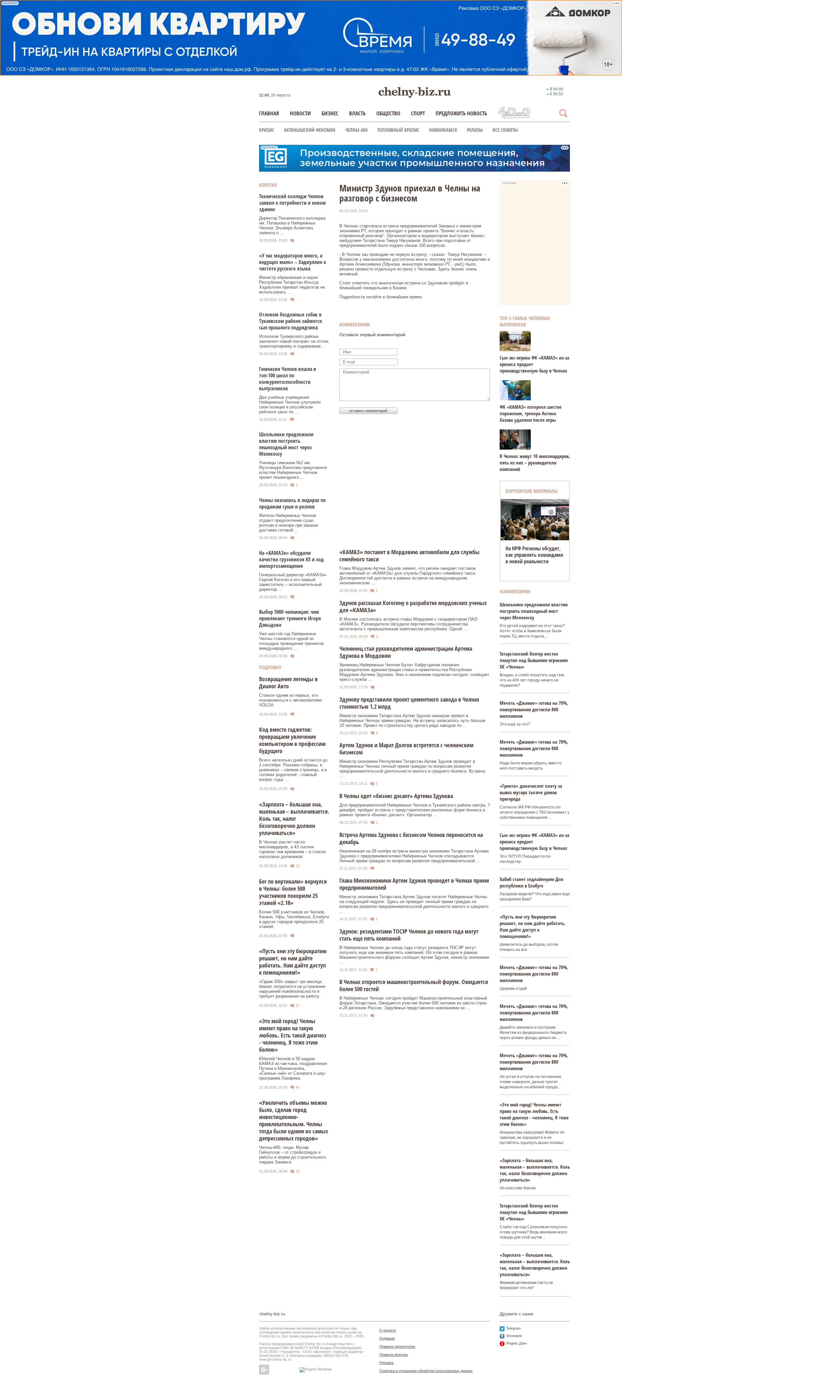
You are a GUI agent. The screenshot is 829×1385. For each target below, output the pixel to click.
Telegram (513, 1328)
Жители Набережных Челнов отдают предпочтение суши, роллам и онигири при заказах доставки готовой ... (288, 522)
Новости (300, 113)
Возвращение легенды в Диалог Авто (288, 682)
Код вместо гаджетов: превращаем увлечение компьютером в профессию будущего (292, 740)
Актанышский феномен (309, 130)
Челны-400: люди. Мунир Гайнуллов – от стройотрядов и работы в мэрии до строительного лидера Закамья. (292, 1154)
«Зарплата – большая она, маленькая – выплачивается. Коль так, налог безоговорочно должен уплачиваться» (294, 818)
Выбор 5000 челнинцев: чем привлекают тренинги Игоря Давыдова (290, 618)
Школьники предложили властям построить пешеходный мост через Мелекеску (286, 444)
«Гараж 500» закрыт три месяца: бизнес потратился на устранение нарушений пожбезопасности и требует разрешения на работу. (292, 989)
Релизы (475, 130)
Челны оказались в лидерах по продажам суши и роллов (292, 503)
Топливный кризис (398, 130)
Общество (388, 113)
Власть (357, 113)
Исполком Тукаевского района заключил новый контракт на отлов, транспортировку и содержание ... (294, 341)
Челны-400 (356, 130)
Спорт (418, 113)
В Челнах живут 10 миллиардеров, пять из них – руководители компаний (535, 462)
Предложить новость (461, 113)
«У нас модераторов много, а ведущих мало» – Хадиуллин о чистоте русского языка (292, 262)
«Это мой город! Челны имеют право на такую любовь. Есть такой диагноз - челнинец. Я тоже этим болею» (292, 1035)
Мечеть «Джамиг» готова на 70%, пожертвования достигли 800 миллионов (534, 709)
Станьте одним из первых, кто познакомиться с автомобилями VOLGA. (290, 700)
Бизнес (330, 113)
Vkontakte (514, 1336)
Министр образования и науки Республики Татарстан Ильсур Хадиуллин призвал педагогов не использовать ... (292, 284)
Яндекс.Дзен (516, 1343)
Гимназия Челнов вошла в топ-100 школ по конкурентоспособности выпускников (287, 378)
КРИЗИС (266, 130)
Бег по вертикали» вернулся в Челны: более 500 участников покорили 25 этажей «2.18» (293, 892)
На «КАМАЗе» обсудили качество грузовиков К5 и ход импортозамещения (291, 559)
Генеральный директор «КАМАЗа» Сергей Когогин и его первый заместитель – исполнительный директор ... (292, 582)
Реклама (386, 1363)
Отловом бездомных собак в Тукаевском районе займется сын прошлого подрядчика (290, 321)
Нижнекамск (443, 130)
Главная (269, 113)
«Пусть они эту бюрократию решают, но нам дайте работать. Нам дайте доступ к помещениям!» (293, 961)
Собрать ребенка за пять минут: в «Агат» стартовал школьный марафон (534, 555)
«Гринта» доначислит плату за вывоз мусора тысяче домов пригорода (531, 792)
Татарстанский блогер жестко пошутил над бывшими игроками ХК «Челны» (534, 660)
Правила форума (393, 1354)
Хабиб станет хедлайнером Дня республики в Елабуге (531, 882)
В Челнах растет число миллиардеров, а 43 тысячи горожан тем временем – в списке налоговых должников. (292, 849)
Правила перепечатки (397, 1346)
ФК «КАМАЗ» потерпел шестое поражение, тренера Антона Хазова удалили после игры (531, 413)
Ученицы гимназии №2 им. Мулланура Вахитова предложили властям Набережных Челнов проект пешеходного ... (293, 470)
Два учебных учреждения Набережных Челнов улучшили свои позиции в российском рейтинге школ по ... (290, 404)
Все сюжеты (505, 130)
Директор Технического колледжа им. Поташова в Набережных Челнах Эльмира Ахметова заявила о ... (292, 225)
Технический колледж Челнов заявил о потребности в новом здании (292, 203)
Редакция (387, 1338)
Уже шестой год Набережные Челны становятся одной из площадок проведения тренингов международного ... (291, 641)
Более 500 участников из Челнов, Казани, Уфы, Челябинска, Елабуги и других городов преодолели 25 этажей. (294, 919)
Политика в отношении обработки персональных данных (426, 1371)
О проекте (387, 1330)
